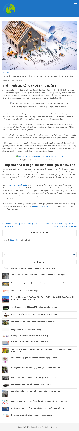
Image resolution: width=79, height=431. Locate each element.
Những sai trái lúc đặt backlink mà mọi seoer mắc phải (32, 415)
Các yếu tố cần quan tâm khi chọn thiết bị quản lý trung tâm (35, 268)
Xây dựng (5, 72)
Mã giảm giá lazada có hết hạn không (26, 330)
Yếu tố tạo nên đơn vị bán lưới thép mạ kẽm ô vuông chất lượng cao (38, 275)
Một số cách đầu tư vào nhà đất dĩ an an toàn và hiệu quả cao (35, 391)
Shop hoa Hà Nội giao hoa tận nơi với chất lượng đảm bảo (34, 358)
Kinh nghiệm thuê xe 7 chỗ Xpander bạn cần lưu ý (31, 384)
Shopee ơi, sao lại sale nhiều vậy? (24, 291)
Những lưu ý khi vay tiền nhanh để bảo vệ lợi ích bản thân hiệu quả (37, 408)
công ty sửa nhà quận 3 (18, 185)
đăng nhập (14, 240)
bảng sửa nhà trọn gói (41, 206)
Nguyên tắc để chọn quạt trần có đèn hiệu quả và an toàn (34, 314)
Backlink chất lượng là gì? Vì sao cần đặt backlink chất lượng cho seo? (39, 401)
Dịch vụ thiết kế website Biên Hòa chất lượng (29, 336)
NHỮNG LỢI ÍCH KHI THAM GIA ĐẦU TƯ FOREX (29, 342)
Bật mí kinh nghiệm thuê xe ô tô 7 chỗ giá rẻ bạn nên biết (34, 378)
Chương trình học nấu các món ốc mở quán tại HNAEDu (33, 321)
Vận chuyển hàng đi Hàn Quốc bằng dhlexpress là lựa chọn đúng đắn (38, 283)
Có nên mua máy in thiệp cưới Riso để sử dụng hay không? (34, 307)
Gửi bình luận (19, 80)
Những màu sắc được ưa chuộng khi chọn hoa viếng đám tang (35, 368)
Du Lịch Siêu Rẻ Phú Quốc (39, 427)
